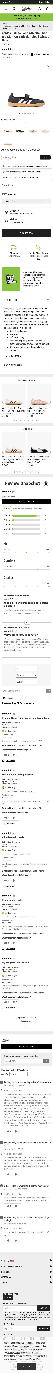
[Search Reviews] (48, 691)
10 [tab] (38, 420)
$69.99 (5, 416)
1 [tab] (14, 420)
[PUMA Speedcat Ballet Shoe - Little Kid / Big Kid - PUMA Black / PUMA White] (39, 443)
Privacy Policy (13, 1352)
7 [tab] (30, 420)
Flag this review (8, 760)
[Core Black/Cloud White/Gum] (20, 128)
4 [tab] (22, 420)
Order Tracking (9, 2)
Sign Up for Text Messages (15, 1303)
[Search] (14, 9)
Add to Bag (26, 232)
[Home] (27, 9)
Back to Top (26, 1021)
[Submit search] (46, 1061)
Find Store (43, 1329)
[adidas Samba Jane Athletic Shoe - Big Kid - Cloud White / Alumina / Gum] (14, 443)
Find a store (8, 1324)
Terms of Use (38, 1316)
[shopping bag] (47, 9)
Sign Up (7, 1298)
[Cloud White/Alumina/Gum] (33, 128)
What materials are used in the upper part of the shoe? (27, 166)
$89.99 (30, 416)
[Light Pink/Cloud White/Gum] (45, 128)
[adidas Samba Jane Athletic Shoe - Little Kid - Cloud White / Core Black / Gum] (14, 395)
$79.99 (5, 465)
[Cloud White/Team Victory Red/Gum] (7, 128)
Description (10, 300)
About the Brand (13, 365)
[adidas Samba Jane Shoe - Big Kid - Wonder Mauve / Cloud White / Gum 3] (39, 395)
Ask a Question (26, 1047)
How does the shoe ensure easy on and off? (23, 172)
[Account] (39, 8)
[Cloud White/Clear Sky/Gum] (7, 140)
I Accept (26, 1366)
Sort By (4, 1074)
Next (50, 402)
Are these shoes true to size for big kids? (22, 177)
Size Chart (11, 194)
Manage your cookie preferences (26, 1346)
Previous (4, 403)
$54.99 (30, 465)
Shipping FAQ (14, 256)
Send (45, 157)
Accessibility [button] (44, 2)
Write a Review (26, 502)
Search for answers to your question (21, 1056)
